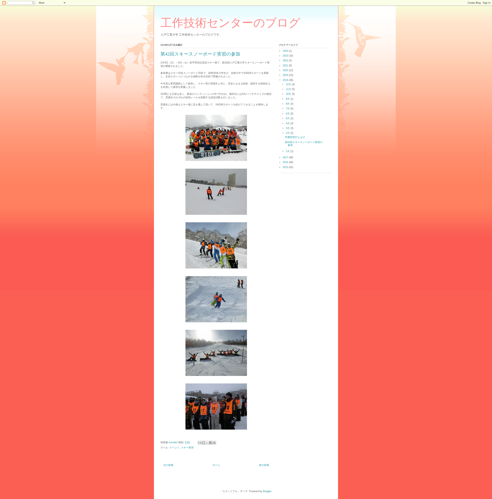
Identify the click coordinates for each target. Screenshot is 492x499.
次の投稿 (168, 465)
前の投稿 (264, 465)
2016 (286, 162)
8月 (288, 103)
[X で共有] (207, 443)
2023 (286, 55)
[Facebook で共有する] (211, 443)
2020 (286, 70)
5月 (288, 118)
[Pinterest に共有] (214, 443)
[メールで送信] (200, 443)
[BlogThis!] (203, 443)
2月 (288, 133)
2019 (286, 75)
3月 (288, 128)
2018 (286, 80)
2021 (286, 65)
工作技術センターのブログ (230, 23)
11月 (289, 89)
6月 (288, 113)
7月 (288, 108)
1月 (288, 151)
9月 (288, 98)
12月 (289, 84)
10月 (289, 93)
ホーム (216, 465)
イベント (175, 447)
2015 (286, 167)
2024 (286, 50)
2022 (286, 60)
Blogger (267, 491)
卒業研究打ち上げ (295, 137)
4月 (288, 123)
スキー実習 (187, 447)
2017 (286, 157)
